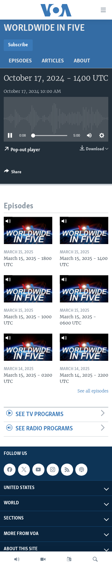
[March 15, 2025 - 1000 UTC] (28, 288)
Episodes (20, 61)
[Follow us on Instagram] (52, 469)
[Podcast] (81, 469)
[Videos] (43, 559)
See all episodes (92, 391)
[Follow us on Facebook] (10, 469)
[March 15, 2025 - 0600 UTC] (84, 288)
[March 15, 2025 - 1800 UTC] (28, 230)
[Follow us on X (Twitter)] (24, 469)
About (82, 61)
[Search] (95, 559)
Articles (53, 61)
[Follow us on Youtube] (38, 469)
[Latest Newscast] (16, 559)
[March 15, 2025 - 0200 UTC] (28, 347)
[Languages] (69, 559)
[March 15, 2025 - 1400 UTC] (84, 230)
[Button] (12, 173)
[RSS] (67, 469)
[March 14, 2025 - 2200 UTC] (84, 347)
